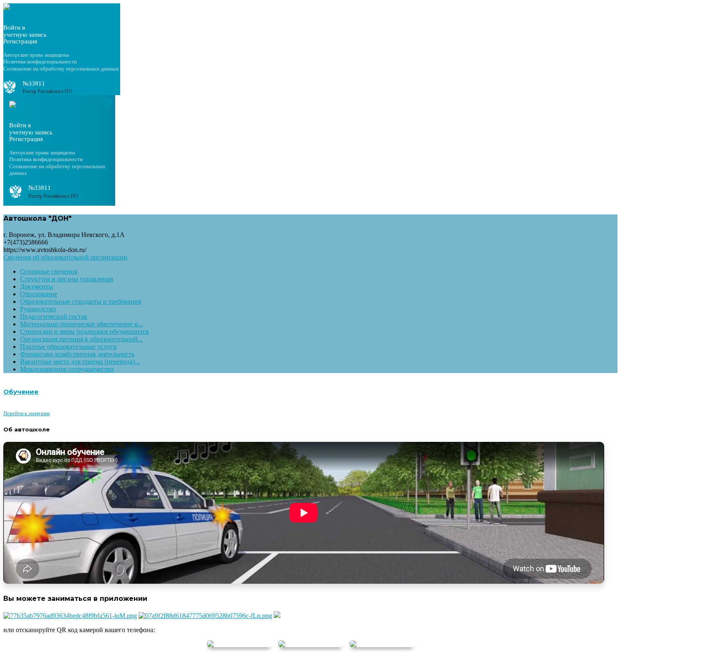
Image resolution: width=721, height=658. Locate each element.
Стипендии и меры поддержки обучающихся (84, 331)
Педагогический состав (53, 316)
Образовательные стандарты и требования (80, 301)
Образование (38, 293)
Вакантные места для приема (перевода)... (80, 361)
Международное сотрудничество (66, 369)
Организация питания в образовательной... (81, 339)
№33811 (34, 83)
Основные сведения (48, 271)
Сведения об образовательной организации (65, 257)
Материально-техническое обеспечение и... (81, 324)
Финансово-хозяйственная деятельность (77, 354)
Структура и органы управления (66, 278)
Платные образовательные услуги (68, 346)
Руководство (38, 309)
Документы (36, 286)
